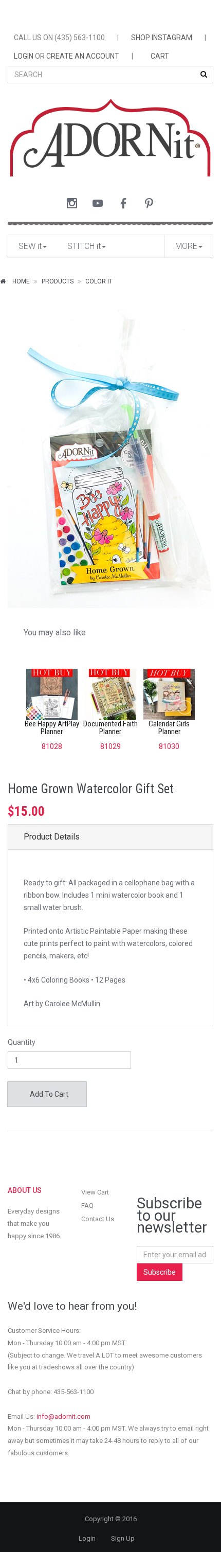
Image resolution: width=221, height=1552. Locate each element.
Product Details (52, 837)
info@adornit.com (63, 1416)
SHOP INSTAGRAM (161, 37)
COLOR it (99, 281)
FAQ (87, 1205)
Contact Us (97, 1219)
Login (87, 1538)
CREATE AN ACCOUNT (82, 56)
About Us (25, 1190)
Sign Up (123, 1538)
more (186, 246)
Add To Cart (48, 1094)
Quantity (21, 1042)
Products (57, 281)
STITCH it (84, 246)
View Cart (95, 1192)
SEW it (30, 246)
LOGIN (23, 56)
